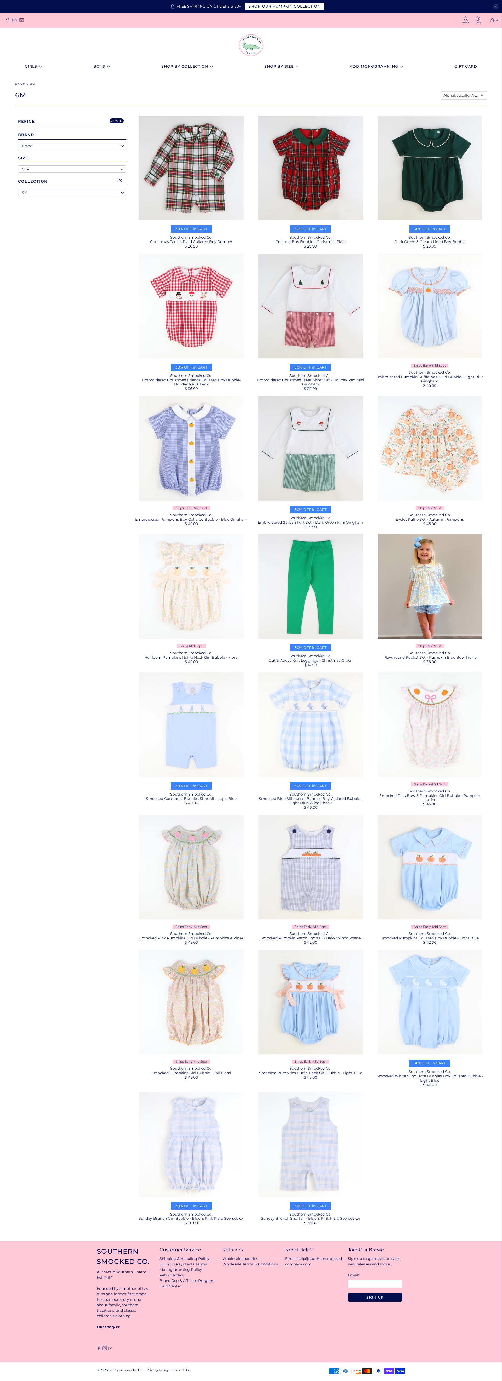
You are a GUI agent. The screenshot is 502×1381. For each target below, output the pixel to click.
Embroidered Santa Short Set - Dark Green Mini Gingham (310, 522)
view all (116, 121)
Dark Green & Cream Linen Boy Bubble (429, 241)
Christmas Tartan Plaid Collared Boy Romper (191, 241)
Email (354, 1275)
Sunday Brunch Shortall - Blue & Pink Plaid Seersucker (310, 1218)
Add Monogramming (374, 66)
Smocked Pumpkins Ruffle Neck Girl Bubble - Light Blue (310, 1073)
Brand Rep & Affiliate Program (187, 1280)
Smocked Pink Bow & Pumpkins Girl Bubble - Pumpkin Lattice (429, 797)
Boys (99, 66)
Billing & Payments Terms (183, 1264)
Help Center (170, 1286)
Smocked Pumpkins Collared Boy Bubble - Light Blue (430, 938)
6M (32, 84)
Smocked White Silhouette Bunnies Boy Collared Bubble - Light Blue (429, 1078)
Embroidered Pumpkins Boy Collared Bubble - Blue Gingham (191, 519)
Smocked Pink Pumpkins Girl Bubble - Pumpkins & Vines (191, 938)
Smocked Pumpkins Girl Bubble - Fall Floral (191, 1073)
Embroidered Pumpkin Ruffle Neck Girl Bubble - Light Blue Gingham (430, 379)
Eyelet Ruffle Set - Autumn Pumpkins (430, 519)
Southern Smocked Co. (127, 1370)
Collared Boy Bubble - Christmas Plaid (311, 241)
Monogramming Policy (180, 1269)
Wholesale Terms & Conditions (250, 1264)
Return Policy (171, 1275)
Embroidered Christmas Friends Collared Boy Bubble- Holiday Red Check (191, 382)
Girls (31, 66)
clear (121, 180)
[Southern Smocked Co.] (251, 45)
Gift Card (465, 66)
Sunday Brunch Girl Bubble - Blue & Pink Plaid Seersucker (191, 1218)
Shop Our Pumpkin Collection (285, 6)
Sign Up (375, 1297)
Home (20, 84)
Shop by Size (279, 66)
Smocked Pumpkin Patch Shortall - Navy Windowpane (310, 938)
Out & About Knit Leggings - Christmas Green (310, 660)
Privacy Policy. (157, 1370)
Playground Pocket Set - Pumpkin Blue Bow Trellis (429, 657)
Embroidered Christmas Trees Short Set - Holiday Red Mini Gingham (310, 382)
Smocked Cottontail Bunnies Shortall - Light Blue (191, 798)
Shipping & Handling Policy (184, 1258)
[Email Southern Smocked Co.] (22, 21)
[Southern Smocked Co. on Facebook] (8, 21)
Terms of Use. (180, 1370)
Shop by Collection (184, 66)
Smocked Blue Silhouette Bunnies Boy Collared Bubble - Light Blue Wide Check (310, 800)
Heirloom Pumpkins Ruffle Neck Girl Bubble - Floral (191, 657)
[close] (495, 6)
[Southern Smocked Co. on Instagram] (15, 21)
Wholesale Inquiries (240, 1258)
